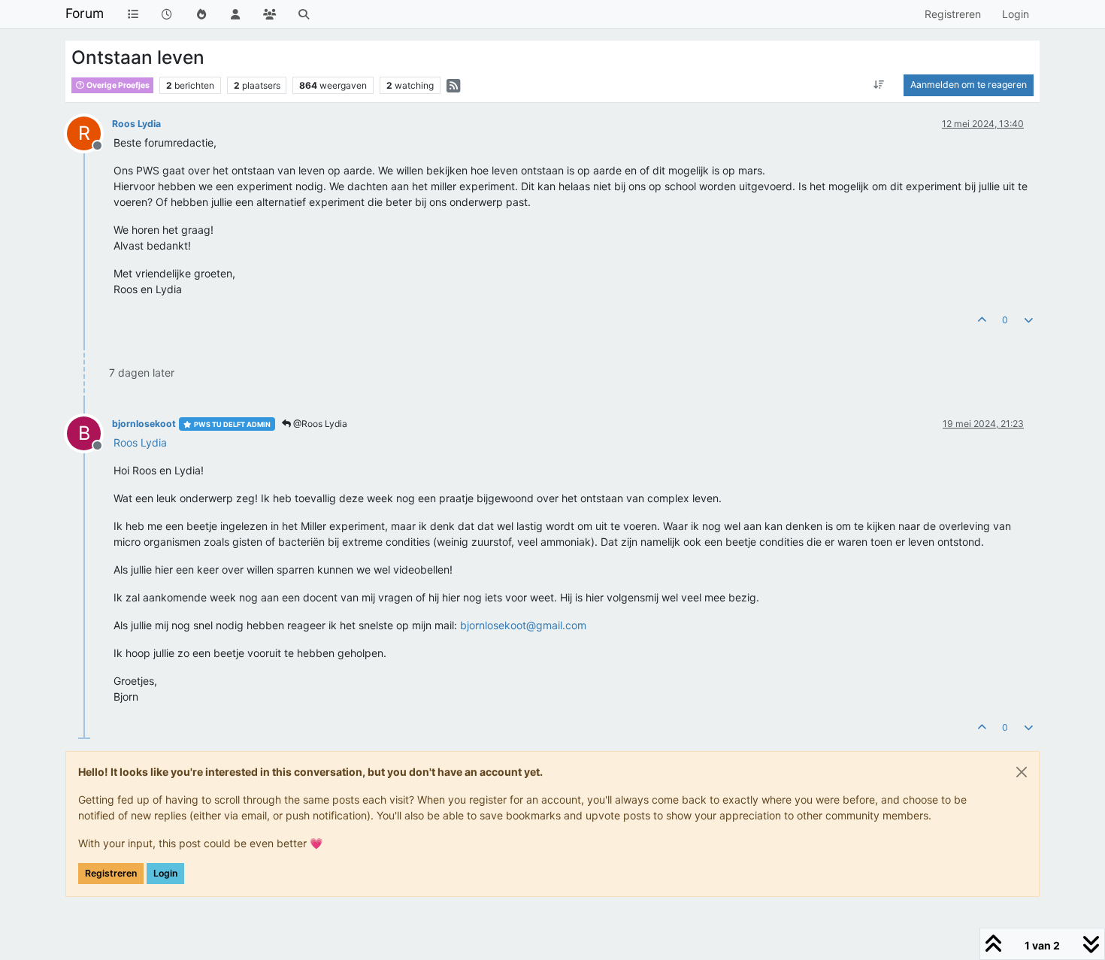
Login (165, 873)
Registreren (111, 873)
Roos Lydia (136, 123)
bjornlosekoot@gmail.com (523, 625)
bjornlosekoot (144, 423)
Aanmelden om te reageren (968, 84)
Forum (84, 13)
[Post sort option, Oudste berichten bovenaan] (879, 84)
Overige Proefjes (117, 85)
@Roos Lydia (319, 423)
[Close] (1021, 772)
